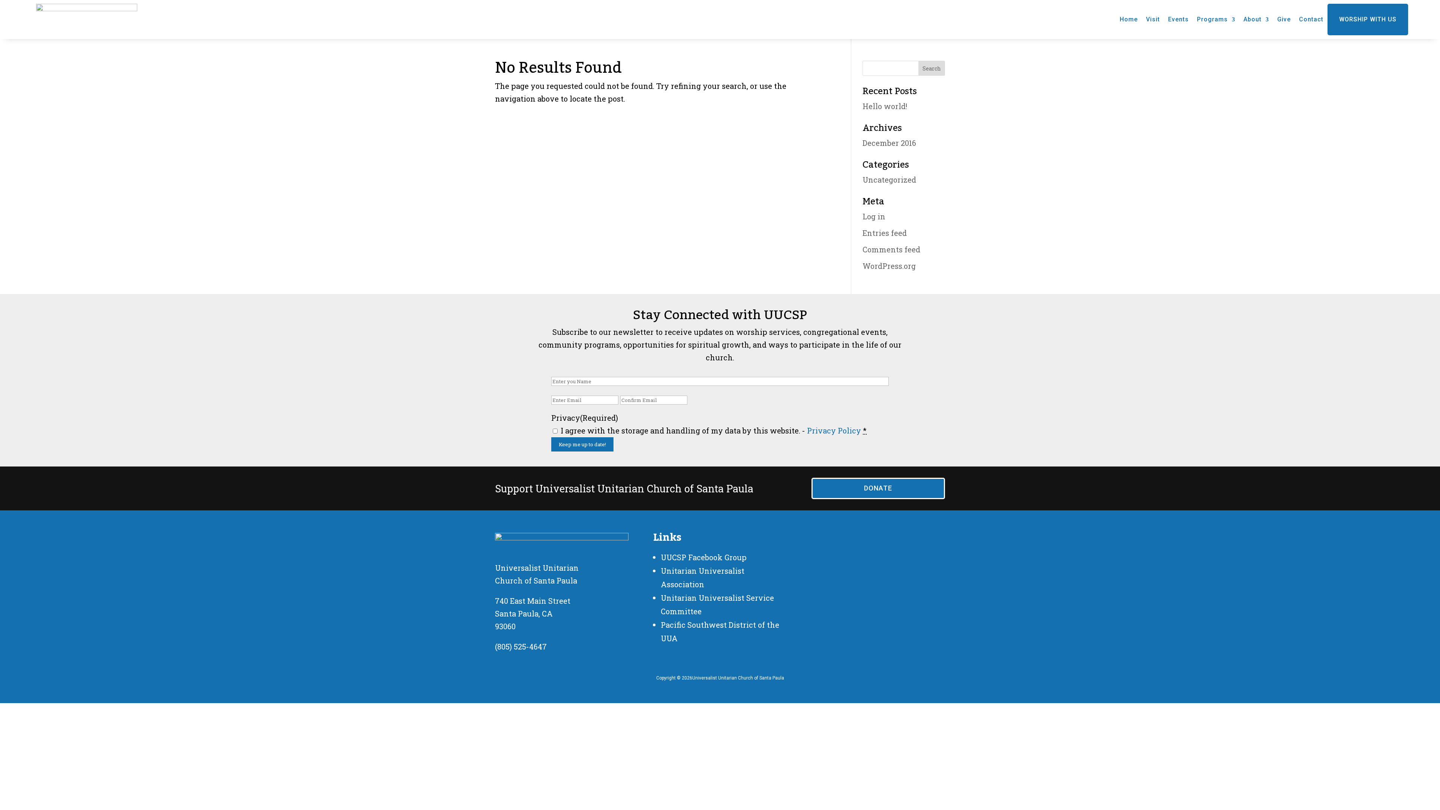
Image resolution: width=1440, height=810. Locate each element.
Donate (878, 488)
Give (1284, 19)
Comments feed (891, 249)
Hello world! (884, 106)
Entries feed (884, 233)
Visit (1153, 19)
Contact (1311, 19)
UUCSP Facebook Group (704, 557)
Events (1178, 19)
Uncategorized (889, 179)
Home (1129, 19)
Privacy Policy (834, 430)
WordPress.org (889, 266)
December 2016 (889, 143)
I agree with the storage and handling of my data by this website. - (714, 430)
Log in (873, 216)
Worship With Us (1367, 19)
